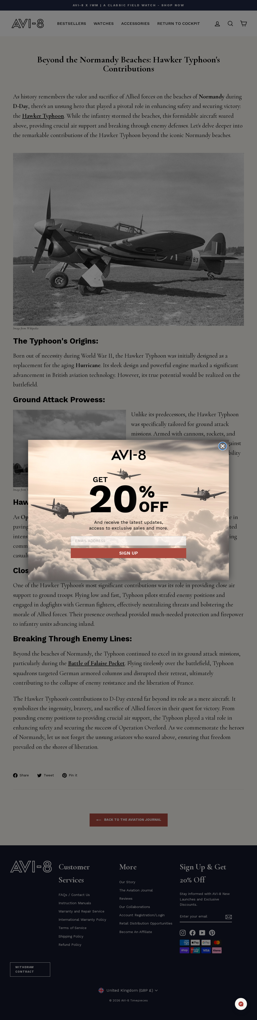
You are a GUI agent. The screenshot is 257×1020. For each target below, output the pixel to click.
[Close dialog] (222, 446)
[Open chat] (241, 1004)
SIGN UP (128, 553)
